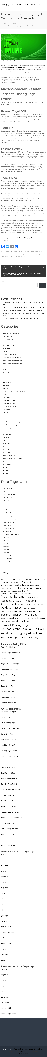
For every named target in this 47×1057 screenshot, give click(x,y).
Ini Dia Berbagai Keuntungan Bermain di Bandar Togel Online (23, 307)
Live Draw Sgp (8, 516)
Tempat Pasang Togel (10, 455)
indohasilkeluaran (6, 254)
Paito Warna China (9, 522)
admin (18, 61)
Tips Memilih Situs (8, 773)
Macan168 (6, 416)
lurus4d (5, 412)
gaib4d (3, 882)
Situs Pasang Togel (8, 723)
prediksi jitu (32, 615)
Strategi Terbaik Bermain (10, 790)
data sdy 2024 (7, 562)
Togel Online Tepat (8, 834)
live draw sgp (17, 604)
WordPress (23, 1054)
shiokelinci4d (6, 927)
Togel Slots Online (8, 680)
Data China (6, 491)
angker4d (6, 348)
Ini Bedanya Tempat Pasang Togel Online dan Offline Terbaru (23, 310)
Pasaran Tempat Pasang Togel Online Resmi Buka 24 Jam (22, 318)
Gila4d (5, 376)
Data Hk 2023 (7, 497)
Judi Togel (6, 388)
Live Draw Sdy (8, 513)
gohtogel (4, 916)
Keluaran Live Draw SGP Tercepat (14, 391)
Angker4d (26, 582)
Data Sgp (6, 504)
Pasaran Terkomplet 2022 (10, 692)
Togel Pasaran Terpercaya (10, 675)
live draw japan (8, 565)
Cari (2, 282)
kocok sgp (6, 552)
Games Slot (7, 373)
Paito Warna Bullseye (10, 519)
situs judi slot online (30, 618)
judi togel (6, 600)
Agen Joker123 (8, 339)
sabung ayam (7, 443)
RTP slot (5, 440)
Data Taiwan (7, 507)
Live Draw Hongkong (10, 400)
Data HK (20, 593)
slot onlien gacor (8, 621)
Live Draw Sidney (9, 403)
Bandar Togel (7, 351)
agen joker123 (27, 580)
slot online (13, 256)
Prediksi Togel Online (10, 431)
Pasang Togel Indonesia (10, 812)
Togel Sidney (7, 474)
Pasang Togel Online (25, 254)
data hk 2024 (7, 559)
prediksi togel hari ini (10, 428)
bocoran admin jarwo (10, 354)
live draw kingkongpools (11, 534)
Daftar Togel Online (8, 762)
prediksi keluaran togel (10, 425)
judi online (33, 597)
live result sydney (30, 604)
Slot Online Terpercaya (9, 669)
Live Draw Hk (7, 510)
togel (5, 461)
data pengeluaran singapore (12, 363)
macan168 (5, 921)
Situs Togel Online (8, 658)
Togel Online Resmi (8, 686)
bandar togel (33, 585)
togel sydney (30, 637)
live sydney (6, 409)
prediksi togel (7, 618)
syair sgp (4, 955)
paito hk (5, 543)
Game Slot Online (7, 734)
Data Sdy (6, 500)
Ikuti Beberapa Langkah (10, 756)
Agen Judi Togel (39, 579)
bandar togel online (36, 251)
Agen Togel (5, 582)
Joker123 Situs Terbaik (9, 784)
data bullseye (16, 591)
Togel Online (7, 471)
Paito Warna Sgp (8, 531)
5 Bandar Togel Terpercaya (11, 333)
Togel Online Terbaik (8, 806)
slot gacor (36, 254)
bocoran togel (5, 591)
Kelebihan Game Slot (9, 745)
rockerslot (5, 938)
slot (4, 446)
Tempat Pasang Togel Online (12, 458)
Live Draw (6, 397)
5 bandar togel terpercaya (11, 580)
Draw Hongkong (8, 367)
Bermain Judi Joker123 (9, 795)
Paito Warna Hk (8, 525)
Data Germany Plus (9, 494)
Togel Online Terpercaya (10, 664)
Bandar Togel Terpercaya (32, 588)
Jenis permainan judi (9, 740)
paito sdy (6, 537)
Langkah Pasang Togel (9, 840)
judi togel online (18, 601)
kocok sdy (6, 549)
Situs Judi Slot (6, 717)
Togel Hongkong (8, 468)
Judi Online (7, 382)
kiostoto (15, 254)
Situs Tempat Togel (8, 712)
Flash (21, 1051)
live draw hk (5, 604)
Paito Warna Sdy (8, 528)
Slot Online (6, 449)
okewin (3, 949)
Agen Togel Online (9, 345)
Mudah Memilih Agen (9, 823)
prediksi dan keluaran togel (12, 422)
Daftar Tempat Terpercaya (11, 728)
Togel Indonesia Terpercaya (11, 818)
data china (25, 591)
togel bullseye (7, 464)
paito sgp (6, 540)
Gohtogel (6, 379)
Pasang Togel (7, 419)
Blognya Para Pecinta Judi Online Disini (22, 4)
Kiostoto (13, 23)
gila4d (3, 893)
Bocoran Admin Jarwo (9, 703)
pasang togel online (8, 932)
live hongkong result (10, 406)
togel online (21, 256)
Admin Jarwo (7, 336)
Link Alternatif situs (8, 767)
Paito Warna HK (20, 611)
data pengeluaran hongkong (12, 360)
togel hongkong (11, 633)
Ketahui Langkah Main (9, 829)
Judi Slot (6, 385)
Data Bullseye (7, 488)
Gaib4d (5, 370)
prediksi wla (7, 434)
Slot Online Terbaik (8, 697)
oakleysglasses (11, 607)
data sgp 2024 (7, 556)
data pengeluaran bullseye (12, 357)
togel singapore (11, 637)
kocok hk (6, 546)
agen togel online (15, 582)
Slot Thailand (7, 452)
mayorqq (40, 604)
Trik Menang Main (8, 845)
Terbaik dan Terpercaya (9, 779)
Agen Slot (6, 342)
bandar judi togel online (21, 251)
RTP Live (6, 437)
